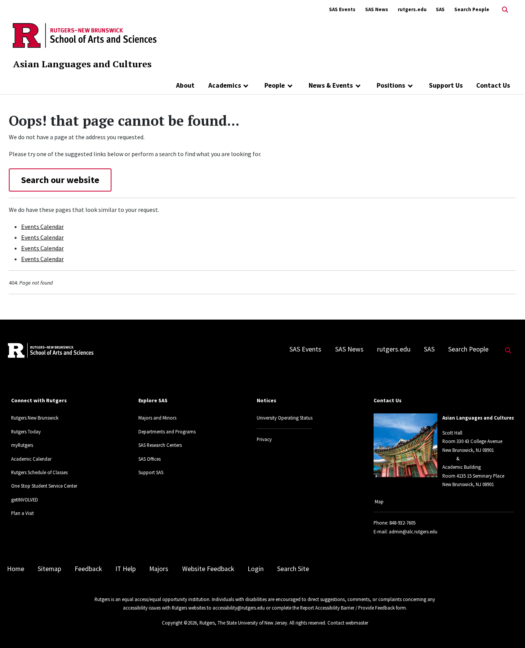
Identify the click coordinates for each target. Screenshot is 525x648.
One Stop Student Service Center (44, 486)
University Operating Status (284, 418)
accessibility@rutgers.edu (239, 608)
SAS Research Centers (160, 445)
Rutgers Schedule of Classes (39, 472)
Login (256, 569)
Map (379, 501)
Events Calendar (42, 226)
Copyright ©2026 (179, 623)
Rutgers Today (26, 431)
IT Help (125, 569)
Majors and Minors (157, 418)
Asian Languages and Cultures (82, 64)
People (274, 85)
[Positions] (410, 85)
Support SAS (150, 472)
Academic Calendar (31, 459)
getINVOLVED (24, 499)
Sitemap (49, 569)
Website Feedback (208, 569)
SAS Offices (149, 459)
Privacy (264, 439)
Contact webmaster (347, 623)
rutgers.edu (412, 9)
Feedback (88, 569)
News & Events (331, 85)
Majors (158, 569)
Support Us (446, 85)
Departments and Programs (167, 431)
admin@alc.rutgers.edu (413, 531)
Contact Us (493, 85)
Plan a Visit (22, 513)
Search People (471, 9)
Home (15, 569)
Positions (391, 85)
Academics (224, 85)
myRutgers (22, 445)
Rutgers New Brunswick (34, 418)
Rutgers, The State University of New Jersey (243, 623)
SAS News (376, 9)
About (185, 85)
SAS (440, 9)
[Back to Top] (508, 629)
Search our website (60, 180)
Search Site (293, 569)
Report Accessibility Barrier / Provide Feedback (347, 608)
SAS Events (342, 9)
